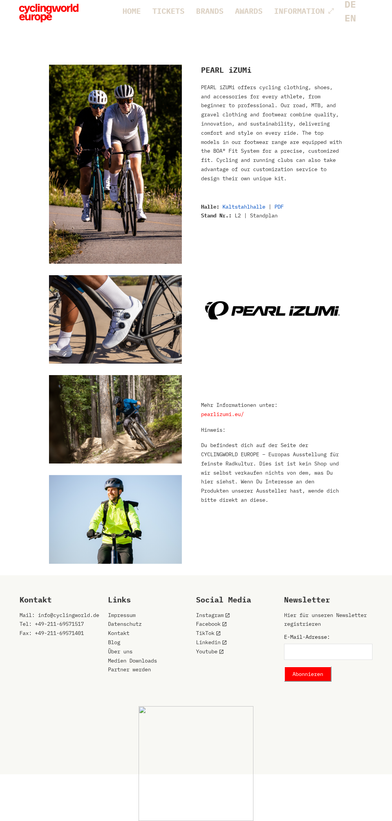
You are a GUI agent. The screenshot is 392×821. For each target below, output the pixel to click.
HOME (131, 11)
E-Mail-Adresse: (307, 636)
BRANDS (210, 11)
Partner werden (129, 669)
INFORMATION (299, 11)
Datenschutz (125, 623)
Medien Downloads (132, 660)
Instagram (210, 615)
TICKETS (168, 11)
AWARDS (249, 11)
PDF (279, 206)
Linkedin (208, 642)
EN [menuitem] (350, 17)
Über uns (120, 651)
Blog (114, 642)
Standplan (264, 215)
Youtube (206, 651)
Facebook (208, 623)
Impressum (122, 615)
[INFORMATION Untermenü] (331, 11)
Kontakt (118, 633)
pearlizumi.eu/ (222, 414)
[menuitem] (350, 18)
